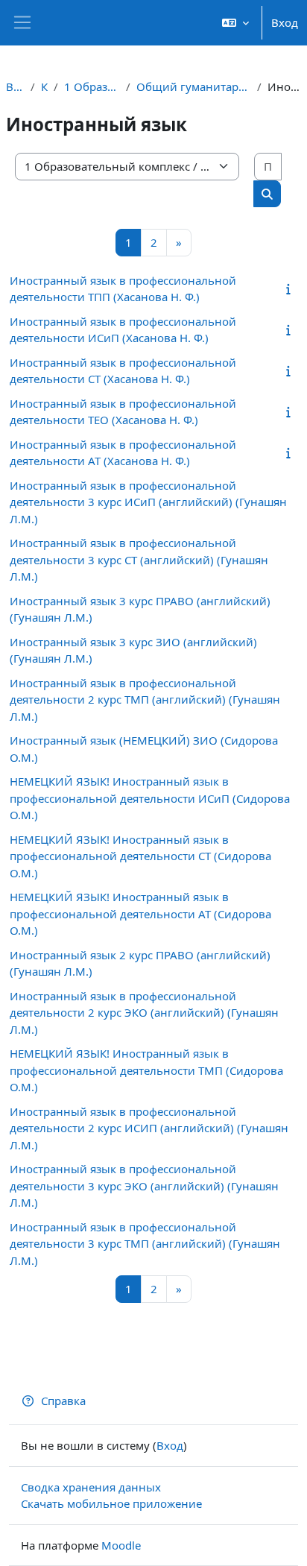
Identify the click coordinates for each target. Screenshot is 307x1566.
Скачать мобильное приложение (111, 1503)
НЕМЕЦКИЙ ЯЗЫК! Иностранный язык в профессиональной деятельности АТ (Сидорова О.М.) (140, 913)
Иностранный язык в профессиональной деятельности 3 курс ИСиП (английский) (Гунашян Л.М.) (148, 502)
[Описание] (291, 288)
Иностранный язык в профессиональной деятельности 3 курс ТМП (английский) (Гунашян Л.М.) (145, 1243)
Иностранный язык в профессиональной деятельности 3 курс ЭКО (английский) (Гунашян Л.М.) (144, 1185)
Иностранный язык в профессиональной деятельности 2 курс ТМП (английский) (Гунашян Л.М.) (145, 699)
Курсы (44, 86)
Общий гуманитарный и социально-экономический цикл (193, 86)
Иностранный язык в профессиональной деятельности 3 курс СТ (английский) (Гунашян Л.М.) (139, 559)
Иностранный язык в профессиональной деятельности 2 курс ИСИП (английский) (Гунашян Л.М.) (149, 1128)
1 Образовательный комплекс (92, 86)
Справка (63, 1400)
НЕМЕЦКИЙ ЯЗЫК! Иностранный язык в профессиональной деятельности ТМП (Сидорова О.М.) (146, 1070)
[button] (235, 22)
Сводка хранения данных (91, 1487)
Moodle (121, 1545)
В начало (15, 86)
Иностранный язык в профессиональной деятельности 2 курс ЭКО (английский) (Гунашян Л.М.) (144, 1012)
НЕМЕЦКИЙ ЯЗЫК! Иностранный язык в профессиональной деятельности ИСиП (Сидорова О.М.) (150, 798)
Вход (284, 22)
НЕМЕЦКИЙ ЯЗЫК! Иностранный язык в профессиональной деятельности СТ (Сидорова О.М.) (140, 856)
